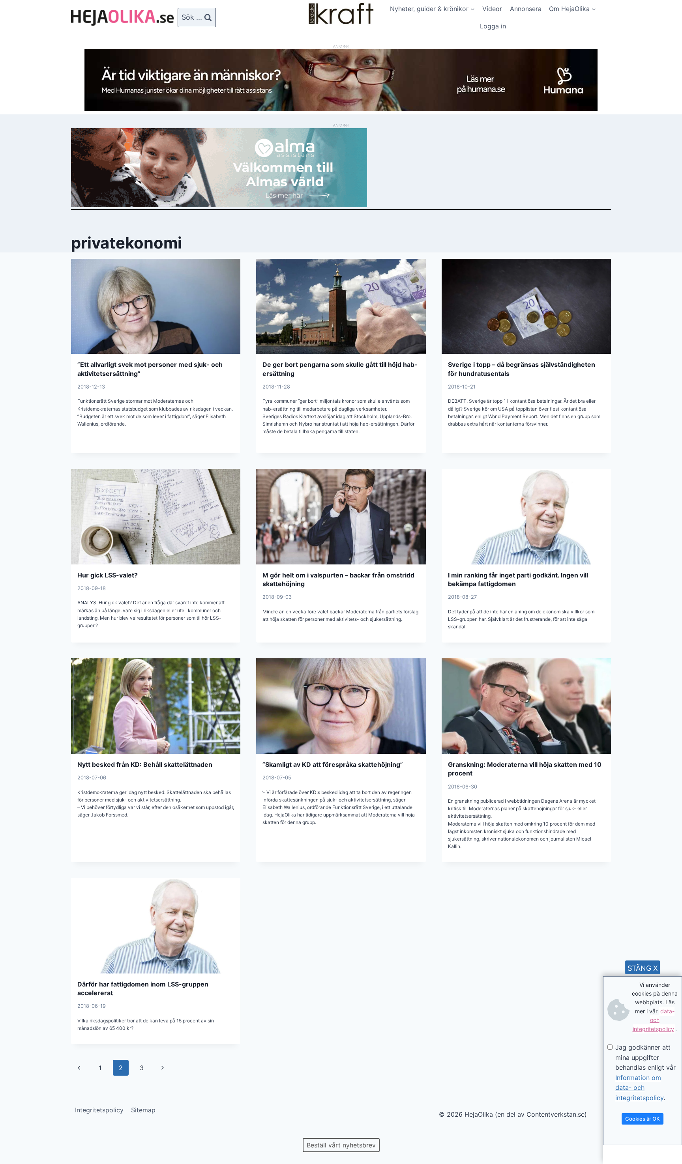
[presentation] (155, 306)
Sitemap (143, 1110)
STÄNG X (643, 968)
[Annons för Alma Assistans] (341, 167)
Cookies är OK (642, 1118)
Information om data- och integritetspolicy (639, 1088)
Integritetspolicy (99, 1110)
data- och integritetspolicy (654, 1020)
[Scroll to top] (19, 1132)
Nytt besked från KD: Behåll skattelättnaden (144, 764)
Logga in (493, 26)
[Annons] (341, 109)
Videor (492, 9)
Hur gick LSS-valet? (107, 575)
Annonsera (525, 9)
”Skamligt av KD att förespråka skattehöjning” (332, 764)
